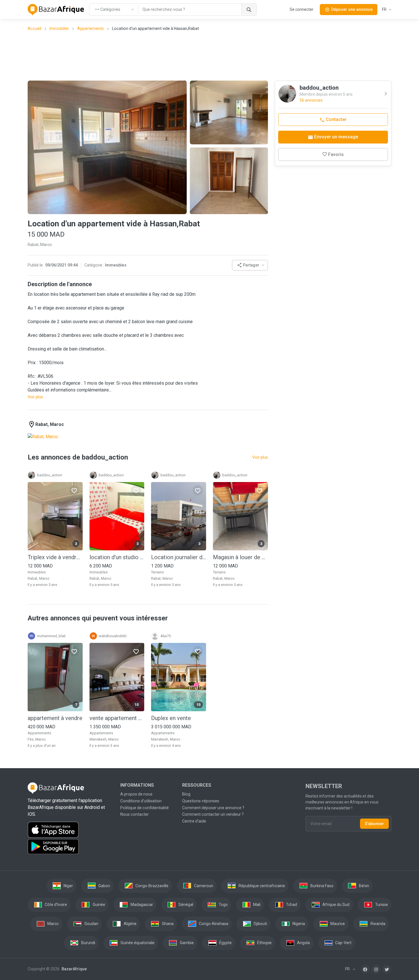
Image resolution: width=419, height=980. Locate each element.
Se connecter (302, 9)
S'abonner (374, 823)
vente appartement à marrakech (117, 718)
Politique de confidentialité (144, 807)
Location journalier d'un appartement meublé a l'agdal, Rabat (178, 557)
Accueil (34, 28)
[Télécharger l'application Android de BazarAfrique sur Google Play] (70, 846)
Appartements (90, 28)
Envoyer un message (335, 137)
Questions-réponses (200, 801)
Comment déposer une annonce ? (213, 807)
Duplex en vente (171, 718)
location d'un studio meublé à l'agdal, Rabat (117, 557)
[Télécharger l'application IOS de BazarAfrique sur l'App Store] (70, 830)
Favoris (336, 154)
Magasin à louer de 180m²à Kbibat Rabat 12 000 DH (240, 557)
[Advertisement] (209, 55)
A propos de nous (136, 794)
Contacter (336, 119)
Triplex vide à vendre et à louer (55, 557)
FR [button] (384, 9)
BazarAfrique (73, 969)
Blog (186, 794)
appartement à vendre (55, 718)
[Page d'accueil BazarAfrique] (56, 9)
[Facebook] (365, 969)
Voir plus (35, 397)
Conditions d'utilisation (141, 801)
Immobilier (59, 28)
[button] (250, 265)
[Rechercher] (249, 9)
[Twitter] (386, 969)
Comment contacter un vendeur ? (213, 814)
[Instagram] (376, 969)
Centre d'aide (194, 821)
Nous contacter (134, 814)
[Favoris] (74, 490)
